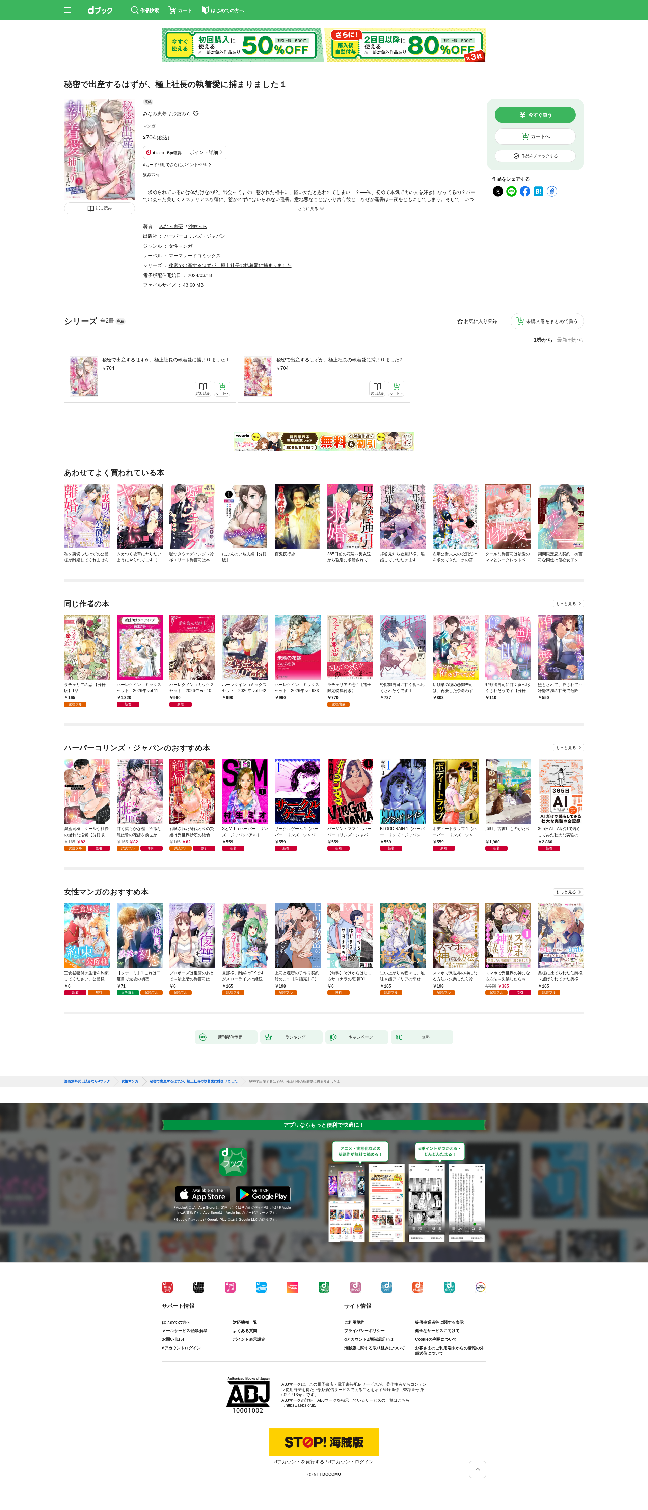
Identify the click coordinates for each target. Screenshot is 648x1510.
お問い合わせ (174, 1339)
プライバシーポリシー (364, 1330)
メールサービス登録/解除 (185, 1330)
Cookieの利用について (436, 1339)
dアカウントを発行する (299, 1461)
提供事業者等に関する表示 (439, 1322)
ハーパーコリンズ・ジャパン (194, 236)
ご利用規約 (354, 1322)
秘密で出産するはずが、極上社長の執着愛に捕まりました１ (166, 359)
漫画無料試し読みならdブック (87, 1081)
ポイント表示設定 (249, 1339)
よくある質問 (245, 1330)
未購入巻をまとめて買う (552, 321)
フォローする (195, 113)
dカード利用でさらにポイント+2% (175, 164)
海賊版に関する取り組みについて (374, 1348)
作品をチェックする (539, 156)
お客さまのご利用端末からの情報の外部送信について (449, 1351)
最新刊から (570, 340)
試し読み (104, 208)
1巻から (543, 340)
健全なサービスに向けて (437, 1330)
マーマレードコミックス (195, 255)
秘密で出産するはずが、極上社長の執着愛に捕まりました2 (339, 359)
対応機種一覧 (245, 1322)
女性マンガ (180, 246)
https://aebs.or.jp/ (301, 1405)
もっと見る (566, 603)
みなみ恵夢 (155, 114)
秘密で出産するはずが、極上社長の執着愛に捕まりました (230, 265)
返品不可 (151, 175)
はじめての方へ (176, 1322)
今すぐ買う (540, 115)
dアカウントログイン (181, 1348)
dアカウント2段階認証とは (369, 1339)
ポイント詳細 (204, 152)
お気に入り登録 (480, 321)
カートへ (540, 136)
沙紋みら (181, 114)
